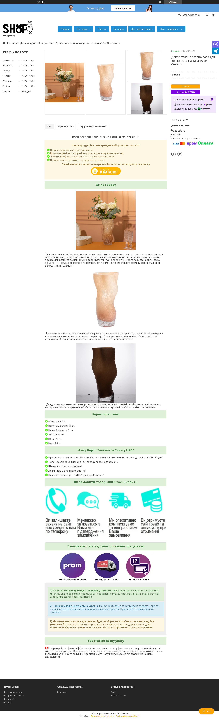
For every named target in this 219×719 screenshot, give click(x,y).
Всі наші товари (118, 695)
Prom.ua (124, 713)
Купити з (180, 92)
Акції (113, 692)
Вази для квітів (46, 43)
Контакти (119, 28)
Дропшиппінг (9, 699)
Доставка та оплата (141, 28)
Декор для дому (28, 43)
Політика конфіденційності (128, 716)
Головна (65, 28)
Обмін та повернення (171, 28)
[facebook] (173, 154)
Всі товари (82, 28)
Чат (209, 711)
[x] (179, 154)
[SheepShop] (18, 27)
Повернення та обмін (13, 695)
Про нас (102, 28)
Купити (185, 86)
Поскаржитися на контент (102, 716)
